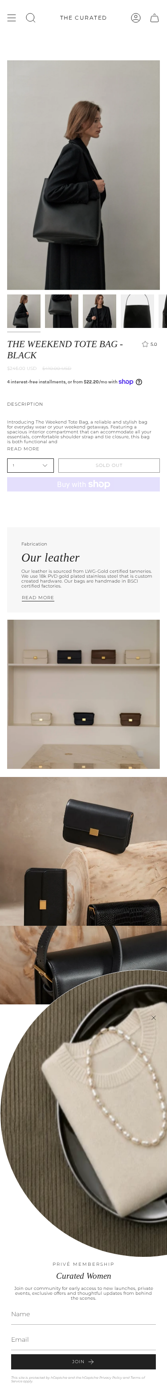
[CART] (154, 18)
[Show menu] (11, 18)
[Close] (153, 1017)
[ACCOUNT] (135, 18)
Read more (23, 449)
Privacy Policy (110, 1378)
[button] (30, 18)
